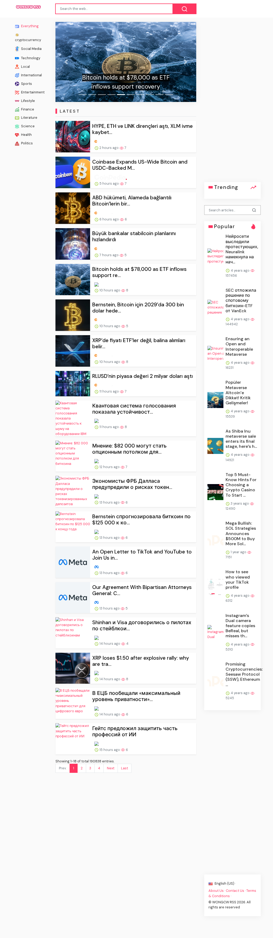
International (31, 75)
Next (110, 768)
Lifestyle (27, 100)
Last (124, 768)
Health (26, 134)
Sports (26, 83)
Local (25, 66)
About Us (216, 890)
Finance (27, 109)
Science (27, 126)
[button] (66, 62)
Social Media (31, 48)
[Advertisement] (232, 102)
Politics (26, 143)
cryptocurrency (28, 39)
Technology (30, 58)
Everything (29, 26)
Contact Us (235, 890)
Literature (28, 117)
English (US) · (225, 883)
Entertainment (32, 92)
